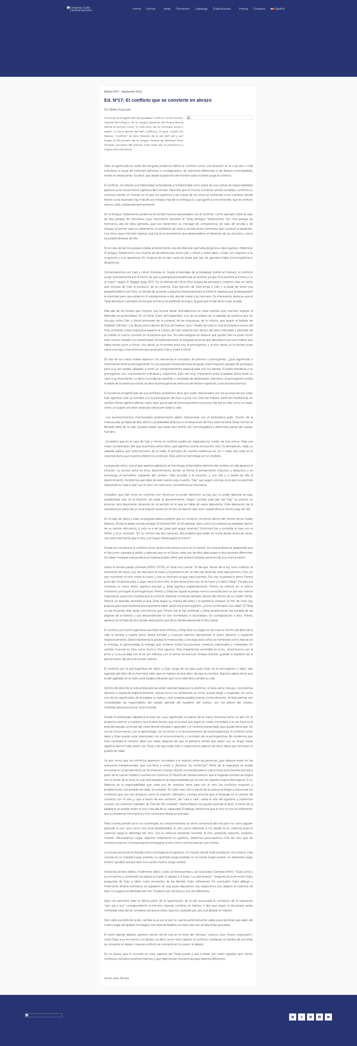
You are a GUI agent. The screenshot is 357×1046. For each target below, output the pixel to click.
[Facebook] (319, 1017)
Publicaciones (222, 8)
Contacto (259, 8)
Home (137, 8)
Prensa (243, 8)
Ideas (167, 8)
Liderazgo (201, 8)
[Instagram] (292, 1017)
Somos (150, 8)
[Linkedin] (310, 1017)
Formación (183, 8)
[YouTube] (328, 1017)
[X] (301, 1017)
